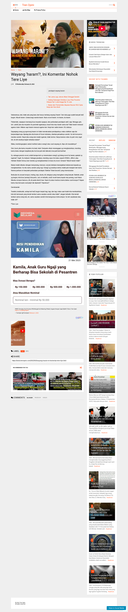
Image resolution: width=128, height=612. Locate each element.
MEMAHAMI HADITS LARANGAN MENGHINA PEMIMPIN (102, 419)
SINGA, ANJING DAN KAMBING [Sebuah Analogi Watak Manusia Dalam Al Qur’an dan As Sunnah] (101, 447)
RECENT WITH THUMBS (98, 79)
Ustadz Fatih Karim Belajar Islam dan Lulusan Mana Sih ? (102, 291)
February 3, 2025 (33, 313)
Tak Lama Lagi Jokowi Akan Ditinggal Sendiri (63, 97)
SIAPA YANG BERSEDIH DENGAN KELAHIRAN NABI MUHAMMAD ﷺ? (101, 546)
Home (16, 10)
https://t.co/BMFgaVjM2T (22, 310)
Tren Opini (28, 4)
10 (93, 571)
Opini (19, 70)
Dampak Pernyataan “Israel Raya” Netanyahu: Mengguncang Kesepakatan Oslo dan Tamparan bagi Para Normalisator (104, 88)
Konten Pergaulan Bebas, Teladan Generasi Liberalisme (102, 578)
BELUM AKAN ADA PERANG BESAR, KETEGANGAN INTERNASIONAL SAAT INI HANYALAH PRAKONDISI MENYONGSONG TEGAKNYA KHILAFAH (64, 383)
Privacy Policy (40, 10)
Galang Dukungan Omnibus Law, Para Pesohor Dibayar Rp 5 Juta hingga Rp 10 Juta (63, 101)
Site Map (27, 10)
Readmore (104, 305)
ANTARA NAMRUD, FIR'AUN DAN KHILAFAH (99, 356)
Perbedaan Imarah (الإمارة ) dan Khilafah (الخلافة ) (100, 323)
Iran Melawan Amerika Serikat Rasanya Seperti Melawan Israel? (29, 385)
